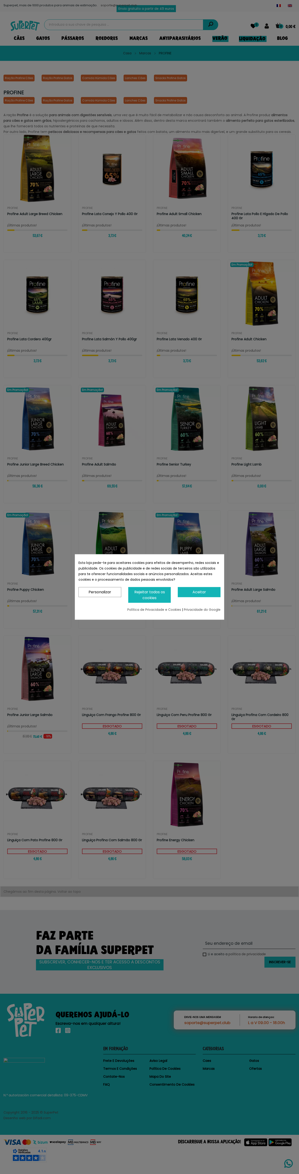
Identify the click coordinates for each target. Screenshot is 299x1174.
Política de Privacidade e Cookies (154, 610)
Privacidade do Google (202, 610)
